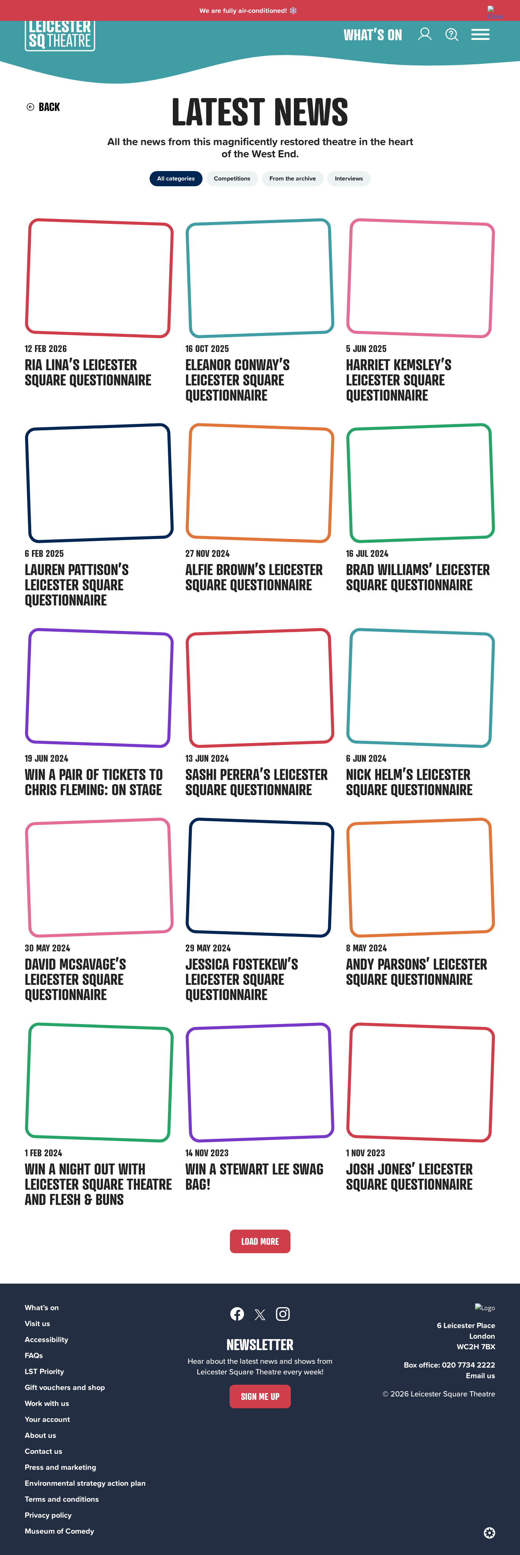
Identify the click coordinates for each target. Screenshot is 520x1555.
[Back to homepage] (60, 49)
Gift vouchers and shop (65, 1387)
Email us (480, 1375)
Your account (47, 1419)
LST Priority (44, 1371)
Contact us (43, 1451)
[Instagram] (282, 1313)
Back (48, 107)
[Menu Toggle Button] (486, 35)
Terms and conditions (62, 1498)
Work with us (47, 1403)
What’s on (373, 34)
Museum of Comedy (59, 1530)
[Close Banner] (491, 9)
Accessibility (46, 1339)
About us (40, 1435)
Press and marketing (60, 1467)
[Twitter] (260, 1314)
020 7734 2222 (468, 1364)
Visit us (37, 1323)
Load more (260, 1241)
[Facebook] (237, 1313)
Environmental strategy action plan (85, 1482)
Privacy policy (48, 1514)
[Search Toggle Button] (452, 34)
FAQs (34, 1355)
